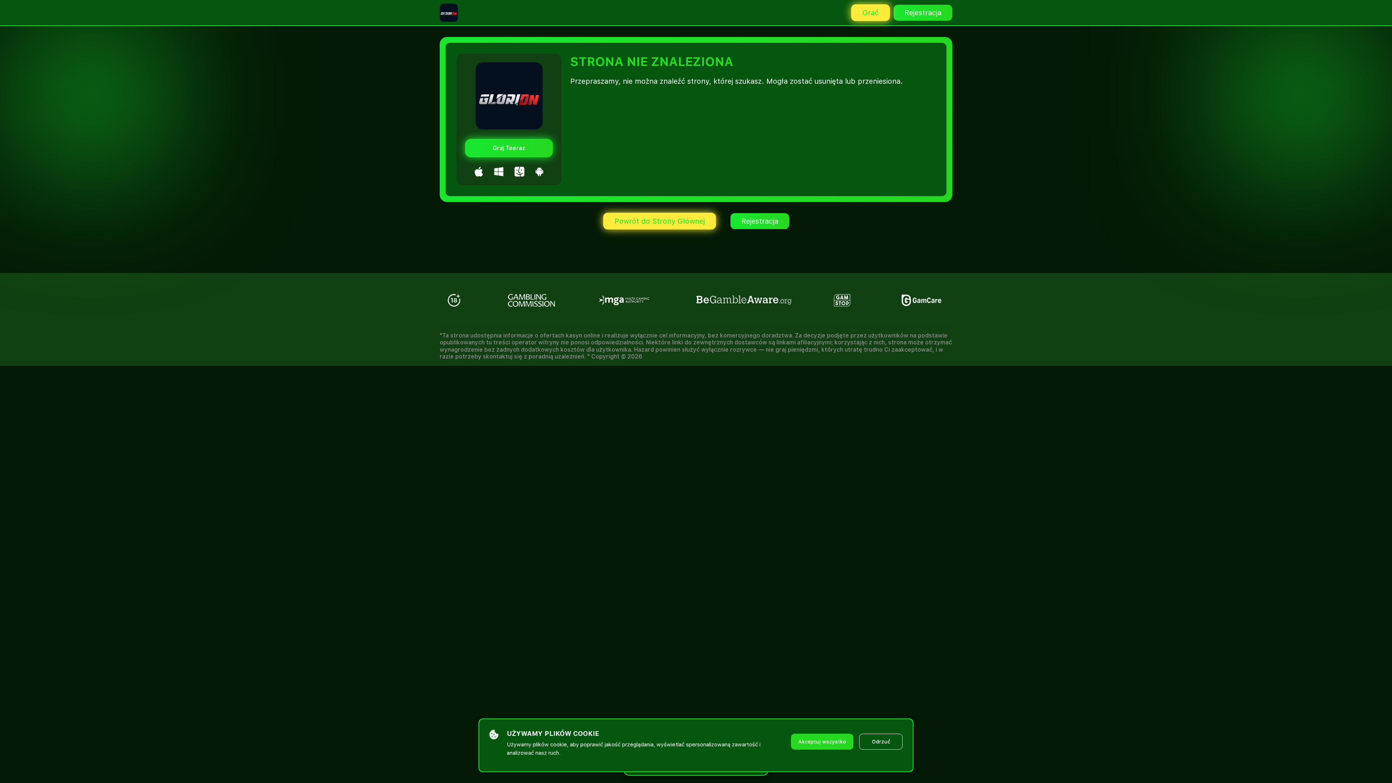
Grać (870, 12)
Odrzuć (881, 742)
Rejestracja (922, 12)
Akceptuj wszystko (822, 742)
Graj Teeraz (509, 148)
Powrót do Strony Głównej (659, 221)
